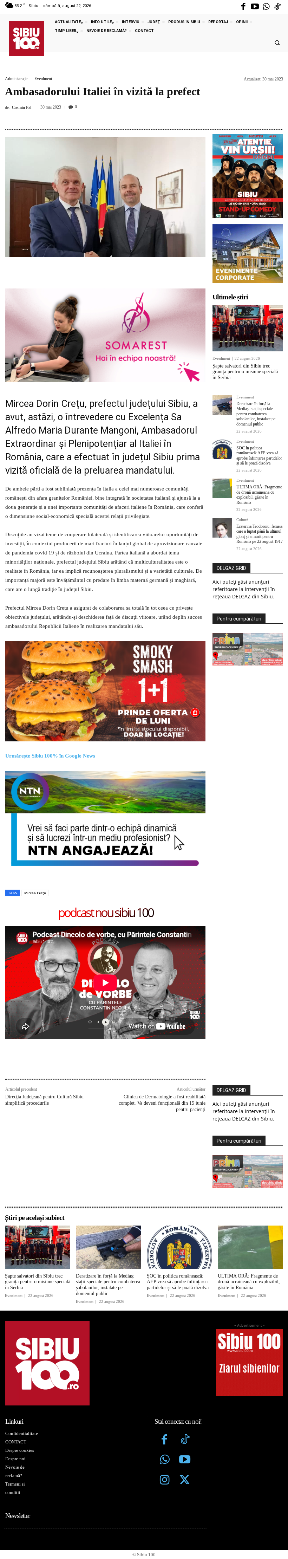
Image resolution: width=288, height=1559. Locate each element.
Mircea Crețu (35, 892)
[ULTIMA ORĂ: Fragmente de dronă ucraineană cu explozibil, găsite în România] (222, 488)
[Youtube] (254, 7)
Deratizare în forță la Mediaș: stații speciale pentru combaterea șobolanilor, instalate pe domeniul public (255, 414)
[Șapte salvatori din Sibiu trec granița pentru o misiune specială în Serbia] (247, 328)
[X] (119, 116)
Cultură (242, 520)
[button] (277, 42)
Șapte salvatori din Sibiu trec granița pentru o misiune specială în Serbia (245, 372)
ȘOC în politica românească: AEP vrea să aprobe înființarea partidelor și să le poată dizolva (259, 456)
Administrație (16, 79)
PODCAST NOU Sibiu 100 (105, 913)
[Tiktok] (277, 7)
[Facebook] (243, 7)
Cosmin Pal (21, 107)
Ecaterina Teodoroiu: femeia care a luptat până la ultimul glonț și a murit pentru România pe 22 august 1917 (259, 534)
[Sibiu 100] (26, 38)
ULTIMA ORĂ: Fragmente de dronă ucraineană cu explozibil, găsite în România (259, 495)
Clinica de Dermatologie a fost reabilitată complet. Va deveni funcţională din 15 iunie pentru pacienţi (162, 1103)
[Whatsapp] (266, 7)
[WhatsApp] (151, 116)
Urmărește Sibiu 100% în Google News (51, 756)
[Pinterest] (135, 116)
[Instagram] (165, 1480)
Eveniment (43, 79)
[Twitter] (185, 1480)
